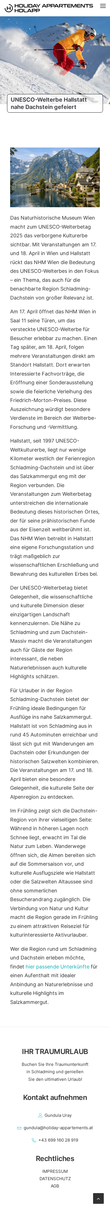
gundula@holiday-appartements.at (58, 1127)
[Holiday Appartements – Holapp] (55, 8)
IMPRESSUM (55, 1171)
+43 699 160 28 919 (58, 1140)
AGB (55, 1186)
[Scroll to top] (98, 1198)
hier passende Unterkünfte (57, 967)
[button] (105, 8)
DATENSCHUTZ (55, 1178)
